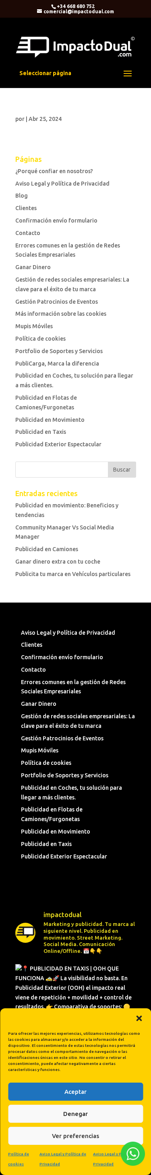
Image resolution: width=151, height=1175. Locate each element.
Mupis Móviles (34, 326)
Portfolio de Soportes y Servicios (59, 351)
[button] (139, 1018)
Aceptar (75, 1091)
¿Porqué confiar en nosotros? (54, 171)
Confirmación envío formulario (56, 220)
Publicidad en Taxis (40, 432)
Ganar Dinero (33, 267)
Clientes (26, 208)
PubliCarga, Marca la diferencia (57, 363)
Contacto (27, 233)
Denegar (75, 1113)
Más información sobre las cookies (60, 314)
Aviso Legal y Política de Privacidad (62, 183)
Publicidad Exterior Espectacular (58, 444)
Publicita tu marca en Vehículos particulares (72, 574)
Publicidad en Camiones (46, 549)
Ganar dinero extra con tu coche (57, 561)
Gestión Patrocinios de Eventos (56, 301)
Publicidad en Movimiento (50, 420)
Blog (21, 195)
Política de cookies (40, 338)
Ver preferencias (75, 1135)
